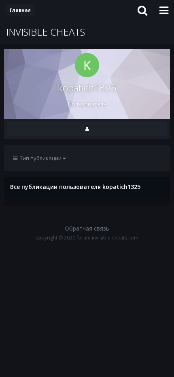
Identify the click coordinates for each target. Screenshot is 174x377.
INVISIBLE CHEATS (45, 31)
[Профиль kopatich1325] (87, 129)
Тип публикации (40, 158)
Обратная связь (87, 228)
